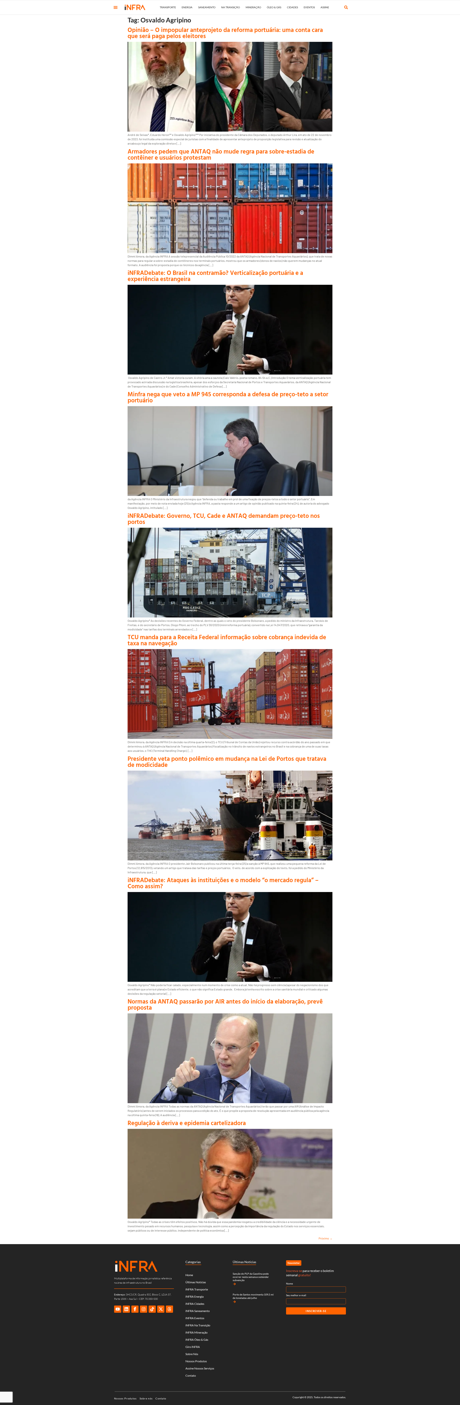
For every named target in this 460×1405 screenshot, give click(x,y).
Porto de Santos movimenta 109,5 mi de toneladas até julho (253, 1296)
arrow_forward (234, 1284)
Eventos (309, 7)
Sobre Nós (191, 1354)
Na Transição (230, 7)
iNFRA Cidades (194, 1303)
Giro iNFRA (192, 1346)
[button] (115, 7)
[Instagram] (143, 1309)
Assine (325, 7)
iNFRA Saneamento (197, 1311)
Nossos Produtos (196, 1361)
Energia (187, 7)
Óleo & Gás (274, 7)
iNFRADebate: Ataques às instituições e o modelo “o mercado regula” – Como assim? (223, 883)
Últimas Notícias (195, 1282)
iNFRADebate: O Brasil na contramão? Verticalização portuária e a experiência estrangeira (215, 275)
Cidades (292, 7)
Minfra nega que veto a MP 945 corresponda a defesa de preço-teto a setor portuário (228, 397)
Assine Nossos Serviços (199, 1368)
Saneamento (206, 7)
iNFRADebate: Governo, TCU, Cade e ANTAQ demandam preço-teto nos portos (224, 518)
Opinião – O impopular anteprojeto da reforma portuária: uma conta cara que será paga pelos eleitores (225, 32)
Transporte (168, 7)
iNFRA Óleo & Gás (196, 1339)
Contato (190, 1375)
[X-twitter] (160, 1309)
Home (189, 1275)
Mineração (253, 7)
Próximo (325, 1238)
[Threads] (169, 1309)
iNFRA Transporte (196, 1289)
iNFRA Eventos (194, 1318)
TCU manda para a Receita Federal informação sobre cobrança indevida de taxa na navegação (227, 640)
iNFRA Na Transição (197, 1325)
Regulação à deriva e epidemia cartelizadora (187, 1122)
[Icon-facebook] (135, 1309)
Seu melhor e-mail (296, 1295)
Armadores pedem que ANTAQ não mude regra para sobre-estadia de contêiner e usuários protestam (221, 154)
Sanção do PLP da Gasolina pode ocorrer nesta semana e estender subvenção (251, 1277)
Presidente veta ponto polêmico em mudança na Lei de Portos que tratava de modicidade (227, 761)
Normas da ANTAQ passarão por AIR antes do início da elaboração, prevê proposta (225, 1004)
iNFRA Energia (194, 1296)
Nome (289, 1283)
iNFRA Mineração (196, 1332)
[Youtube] (117, 1309)
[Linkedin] (126, 1309)
